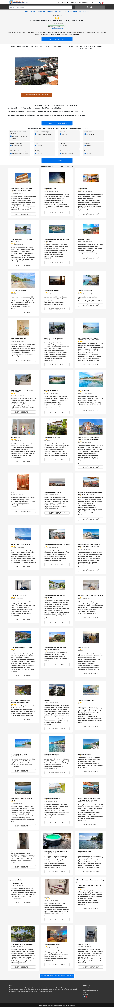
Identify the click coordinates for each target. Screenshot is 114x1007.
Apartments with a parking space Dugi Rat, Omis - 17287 (21, 189)
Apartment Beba (17, 884)
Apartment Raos (84, 754)
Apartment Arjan (51, 390)
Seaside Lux (82, 188)
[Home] (26, 11)
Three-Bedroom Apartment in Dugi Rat (89, 886)
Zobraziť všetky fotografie (36, 95)
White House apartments (20, 544)
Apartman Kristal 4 (18, 595)
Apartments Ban (84, 390)
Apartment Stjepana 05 (87, 701)
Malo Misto (15, 437)
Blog (94, 2)
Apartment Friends (51, 754)
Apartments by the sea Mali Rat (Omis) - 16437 (56, 240)
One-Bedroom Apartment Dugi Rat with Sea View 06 (90, 493)
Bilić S (46, 897)
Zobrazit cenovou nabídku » (57, 123)
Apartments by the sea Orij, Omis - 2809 (21, 240)
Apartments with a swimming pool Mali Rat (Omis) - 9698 (89, 545)
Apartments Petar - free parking (57, 544)
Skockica (47, 701)
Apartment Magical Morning (22, 944)
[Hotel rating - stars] (57, 18)
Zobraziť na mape (56, 28)
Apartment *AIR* (84, 944)
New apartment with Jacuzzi (55, 851)
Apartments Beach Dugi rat (21, 647)
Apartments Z (83, 647)
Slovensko (86, 988)
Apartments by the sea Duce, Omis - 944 (55, 596)
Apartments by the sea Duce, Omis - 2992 (22, 391)
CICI (12, 851)
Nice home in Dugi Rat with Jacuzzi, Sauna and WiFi (21, 701)
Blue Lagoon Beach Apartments (90, 595)
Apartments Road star (53, 798)
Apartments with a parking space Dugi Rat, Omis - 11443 (88, 438)
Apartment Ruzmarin (52, 944)
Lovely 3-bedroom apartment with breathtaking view (89, 799)
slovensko (62, 2)
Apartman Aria (50, 188)
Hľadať (90, 7)
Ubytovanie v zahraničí (80, 2)
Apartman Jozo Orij (52, 437)
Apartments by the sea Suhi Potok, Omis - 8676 (55, 648)
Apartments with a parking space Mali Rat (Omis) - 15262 (88, 339)
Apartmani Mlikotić (18, 338)
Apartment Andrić (51, 291)
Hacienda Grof (84, 239)
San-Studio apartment (19, 754)
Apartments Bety (85, 291)
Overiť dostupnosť (57, 39)
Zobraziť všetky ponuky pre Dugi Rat (57, 976)
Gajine (13, 492)
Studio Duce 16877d (18, 291)
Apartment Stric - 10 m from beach (21, 799)
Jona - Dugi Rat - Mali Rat (54, 338)
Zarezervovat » (57, 160)
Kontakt (86, 994)
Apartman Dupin (84, 851)
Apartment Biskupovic (53, 492)
